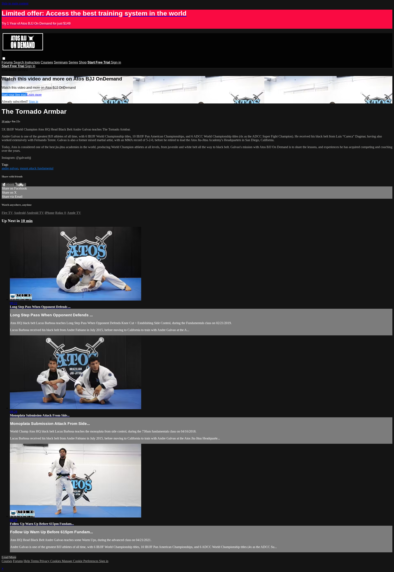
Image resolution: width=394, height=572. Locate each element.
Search (19, 62)
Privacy (45, 561)
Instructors (32, 62)
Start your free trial (14, 94)
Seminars (61, 62)
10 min (6, 121)
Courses (47, 62)
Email (22, 184)
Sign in (116, 62)
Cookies (56, 561)
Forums (8, 62)
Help (27, 561)
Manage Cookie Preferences (80, 561)
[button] (3, 58)
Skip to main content (15, 3)
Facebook (8, 184)
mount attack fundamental (36, 168)
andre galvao (10, 168)
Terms (35, 561)
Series (73, 62)
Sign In (30, 66)
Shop (83, 62)
